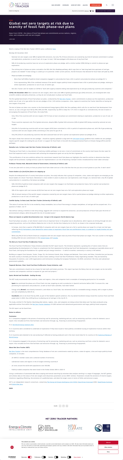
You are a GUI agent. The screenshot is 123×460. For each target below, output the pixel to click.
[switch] (44, 457)
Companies (65, 5)
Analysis (85, 5)
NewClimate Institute (105, 382)
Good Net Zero (75, 5)
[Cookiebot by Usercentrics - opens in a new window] (12, 457)
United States (45, 238)
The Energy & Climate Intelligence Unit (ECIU (62, 382)
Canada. (55, 238)
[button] (113, 5)
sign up (86, 10)
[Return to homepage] (19, 5)
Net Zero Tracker (65, 99)
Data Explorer (56, 5)
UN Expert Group (78, 138)
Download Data (95, 5)
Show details (77, 457)
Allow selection (108, 447)
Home (11, 20)
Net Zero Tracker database (41, 304)
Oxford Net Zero (17, 384)
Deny (108, 451)
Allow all (108, 442)
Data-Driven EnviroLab (85, 382)
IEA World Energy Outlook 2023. (23, 325)
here (54, 49)
